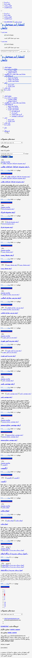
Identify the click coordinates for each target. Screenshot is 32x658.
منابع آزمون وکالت (13, 79)
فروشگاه (7, 131)
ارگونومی (4, 468)
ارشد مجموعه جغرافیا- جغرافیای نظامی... (15, 167)
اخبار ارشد (11, 84)
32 (5, 605)
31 (5, 604)
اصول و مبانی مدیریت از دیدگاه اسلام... (14, 554)
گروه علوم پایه (15, 111)
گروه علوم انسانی (16, 114)
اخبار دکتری (11, 86)
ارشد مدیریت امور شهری (9, 341)
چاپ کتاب (7, 88)
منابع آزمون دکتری (13, 81)
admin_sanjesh (12, 632)
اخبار (5, 82)
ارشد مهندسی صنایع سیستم (11, 425)
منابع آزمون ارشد (13, 77)
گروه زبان (14, 113)
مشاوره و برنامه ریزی (10, 69)
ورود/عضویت (8, 7)
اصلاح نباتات (5, 511)
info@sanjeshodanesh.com (11, 618)
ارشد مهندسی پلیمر (7, 384)
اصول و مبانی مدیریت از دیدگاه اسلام (11, 570)
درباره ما (6, 2)
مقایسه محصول (5, 161)
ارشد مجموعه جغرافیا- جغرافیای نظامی (12, 182)
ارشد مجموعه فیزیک (8, 212)
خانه (5, 127)
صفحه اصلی (7, 67)
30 (5, 602)
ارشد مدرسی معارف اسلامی (11, 298)
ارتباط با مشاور (12, 72)
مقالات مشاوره (12, 70)
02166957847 (5, 626)
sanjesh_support (15, 629)
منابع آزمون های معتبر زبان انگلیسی (14, 74)
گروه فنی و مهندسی (17, 116)
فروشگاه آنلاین (8, 76)
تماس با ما (7, 4)
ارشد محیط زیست (7, 255)
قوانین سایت (8, 5)
